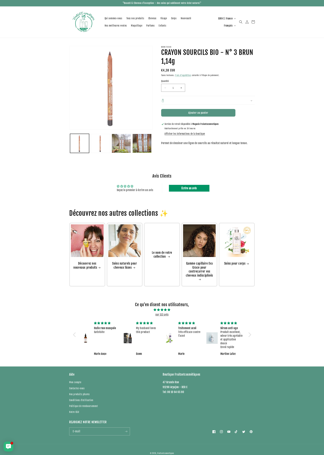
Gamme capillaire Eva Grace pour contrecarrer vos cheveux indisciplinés (199, 269)
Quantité (165, 81)
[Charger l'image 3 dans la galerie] (121, 143)
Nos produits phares (79, 394)
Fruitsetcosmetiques (165, 453)
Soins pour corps (235, 263)
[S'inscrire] (126, 431)
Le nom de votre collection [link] (162, 254)
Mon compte (75, 382)
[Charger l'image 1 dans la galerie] (79, 143)
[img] (162, 309)
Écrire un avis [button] (189, 188)
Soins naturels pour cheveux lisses (124, 265)
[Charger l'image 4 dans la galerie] (142, 143)
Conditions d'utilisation (81, 400)
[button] (241, 22)
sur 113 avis (161, 314)
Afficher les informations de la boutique (185, 133)
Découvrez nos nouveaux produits (85, 265)
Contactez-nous (77, 388)
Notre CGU (74, 412)
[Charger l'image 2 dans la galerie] (100, 143)
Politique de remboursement (83, 406)
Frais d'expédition (183, 75)
